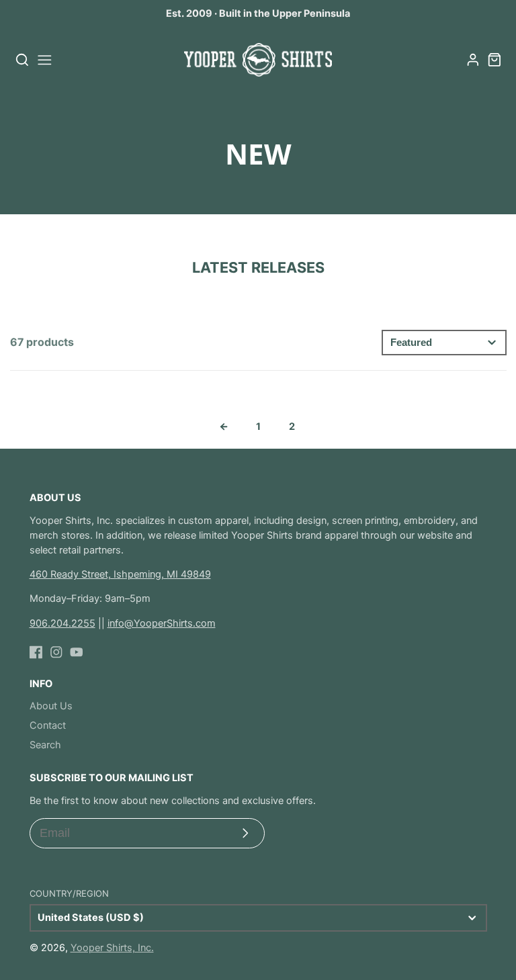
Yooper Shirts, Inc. (112, 948)
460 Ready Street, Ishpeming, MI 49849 (120, 574)
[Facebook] (36, 652)
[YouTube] (76, 652)
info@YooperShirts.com (162, 623)
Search (45, 745)
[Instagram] (56, 652)
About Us (51, 706)
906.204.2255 (62, 623)
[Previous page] (224, 426)
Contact (48, 725)
